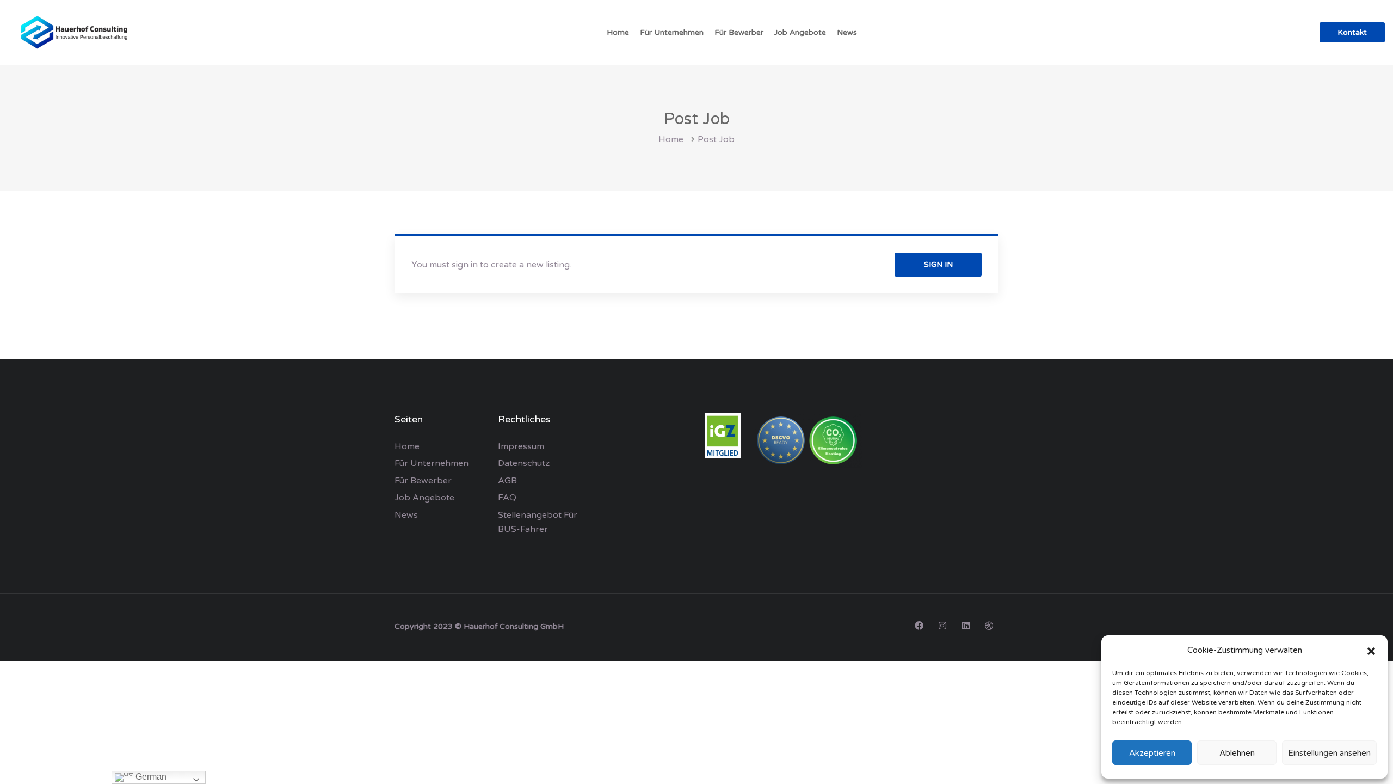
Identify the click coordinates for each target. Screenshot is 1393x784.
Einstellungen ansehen (1329, 753)
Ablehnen (1237, 753)
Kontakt (1352, 32)
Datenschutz (524, 463)
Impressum (521, 446)
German (150, 776)
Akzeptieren (1152, 753)
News (847, 32)
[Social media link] (918, 625)
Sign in (938, 264)
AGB (507, 480)
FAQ (507, 497)
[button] (1371, 650)
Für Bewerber (738, 32)
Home (618, 32)
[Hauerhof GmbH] (76, 32)
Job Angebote (800, 32)
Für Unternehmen (672, 32)
